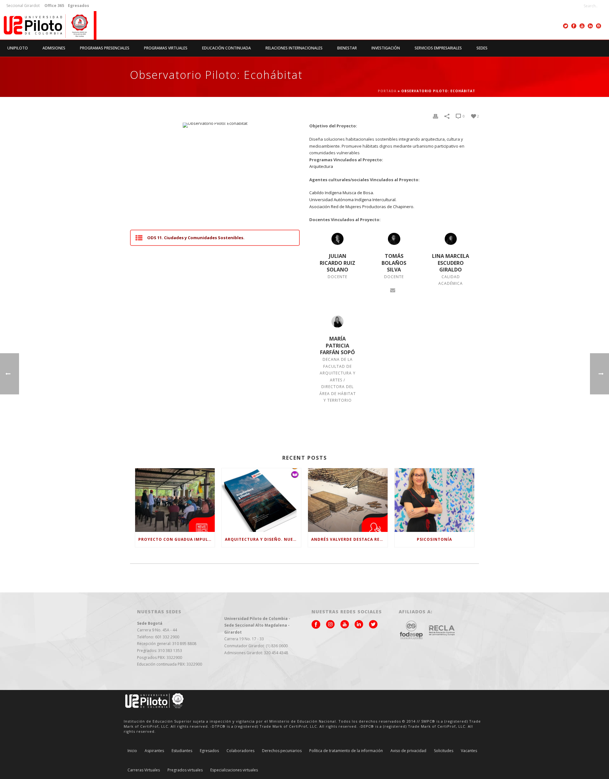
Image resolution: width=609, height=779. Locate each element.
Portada (387, 91)
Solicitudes (443, 750)
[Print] (435, 116)
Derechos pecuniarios (282, 750)
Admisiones (54, 48)
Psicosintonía (434, 539)
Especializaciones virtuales (234, 770)
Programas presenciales (104, 48)
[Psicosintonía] (434, 500)
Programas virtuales (165, 48)
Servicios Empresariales (438, 48)
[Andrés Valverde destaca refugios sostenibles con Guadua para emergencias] (348, 500)
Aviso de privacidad (408, 750)
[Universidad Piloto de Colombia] (48, 25)
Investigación (385, 48)
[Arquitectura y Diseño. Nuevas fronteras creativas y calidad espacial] (261, 500)
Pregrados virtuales (185, 770)
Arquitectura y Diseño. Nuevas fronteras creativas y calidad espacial (263, 539)
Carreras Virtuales (144, 770)
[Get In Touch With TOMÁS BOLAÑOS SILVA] (392, 289)
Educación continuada (226, 48)
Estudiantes (182, 750)
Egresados (209, 750)
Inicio (132, 750)
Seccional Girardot (23, 5)
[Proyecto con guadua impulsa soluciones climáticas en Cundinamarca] (175, 500)
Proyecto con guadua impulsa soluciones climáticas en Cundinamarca (176, 539)
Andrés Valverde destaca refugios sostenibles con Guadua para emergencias (349, 539)
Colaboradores (240, 750)
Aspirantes (154, 750)
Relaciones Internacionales (294, 48)
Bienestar (347, 48)
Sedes (482, 48)
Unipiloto (17, 48)
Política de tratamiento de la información (346, 750)
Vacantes (469, 750)
